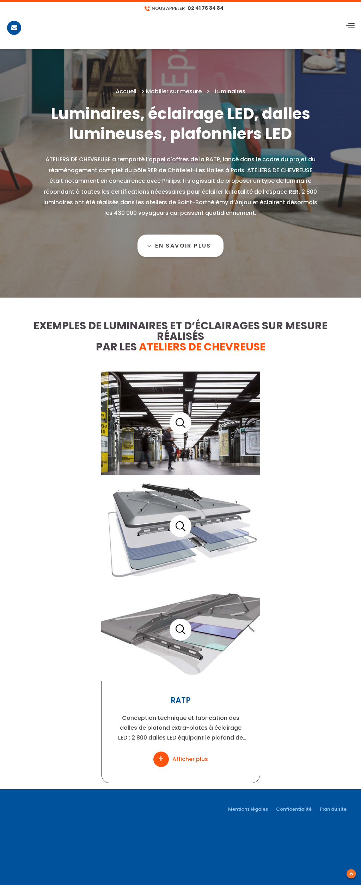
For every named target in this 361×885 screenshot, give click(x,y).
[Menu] (350, 26)
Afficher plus (190, 759)
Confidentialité (294, 809)
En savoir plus (183, 246)
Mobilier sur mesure (174, 91)
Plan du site (333, 809)
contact (14, 34)
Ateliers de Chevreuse (202, 346)
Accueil (126, 91)
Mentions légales (248, 809)
